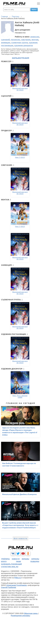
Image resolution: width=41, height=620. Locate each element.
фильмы (25, 559)
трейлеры (5, 559)
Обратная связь (31, 613)
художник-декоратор (23, 45)
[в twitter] (18, 553)
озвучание (26, 40)
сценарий (5, 40)
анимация (5, 42)
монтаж (35, 40)
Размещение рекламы (20, 616)
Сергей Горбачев (8, 587)
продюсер (15, 40)
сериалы (35, 559)
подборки (34, 561)
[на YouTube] (23, 553)
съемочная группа (19, 42)
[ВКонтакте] (13, 553)
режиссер (34, 37)
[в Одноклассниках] (28, 553)
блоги (3, 561)
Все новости (20, 538)
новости (16, 559)
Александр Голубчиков (16, 585)
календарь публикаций (11, 564)
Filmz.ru (17, 578)
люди (18, 561)
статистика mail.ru (9, 567)
